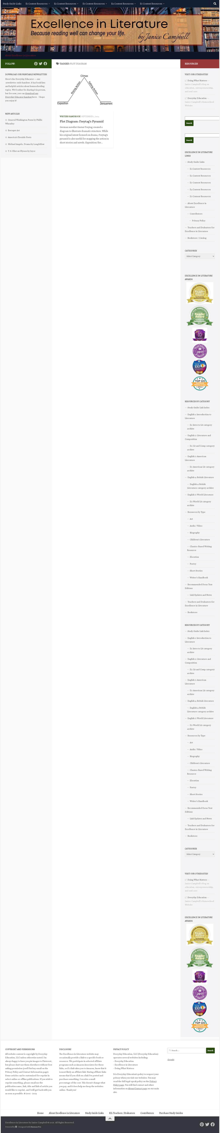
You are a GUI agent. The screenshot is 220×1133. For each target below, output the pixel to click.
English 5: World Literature (200, 494)
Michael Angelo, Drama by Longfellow (26, 144)
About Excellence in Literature (20, 55)
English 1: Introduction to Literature (198, 416)
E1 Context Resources (37, 3)
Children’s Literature (200, 539)
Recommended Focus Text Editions (198, 586)
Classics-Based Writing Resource (199, 548)
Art (191, 518)
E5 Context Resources (151, 3)
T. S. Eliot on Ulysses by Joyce (21, 151)
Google (170, 1059)
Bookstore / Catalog (197, 237)
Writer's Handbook (70, 116)
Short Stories (196, 570)
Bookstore (192, 612)
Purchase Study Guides (171, 1113)
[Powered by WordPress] (16, 1127)
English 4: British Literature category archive (200, 486)
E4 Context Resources (122, 3)
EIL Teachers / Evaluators (122, 1113)
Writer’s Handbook (199, 577)
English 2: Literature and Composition (198, 437)
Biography (195, 532)
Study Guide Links (12, 3)
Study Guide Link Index (198, 407)
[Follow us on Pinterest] (36, 63)
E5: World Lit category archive (199, 503)
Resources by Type (196, 512)
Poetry (193, 563)
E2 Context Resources (65, 3)
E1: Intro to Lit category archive (199, 426)
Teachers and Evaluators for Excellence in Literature (199, 229)
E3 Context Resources (94, 3)
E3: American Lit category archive (200, 468)
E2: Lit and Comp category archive (201, 447)
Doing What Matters (197, 80)
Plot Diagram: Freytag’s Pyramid (82, 121)
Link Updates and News (201, 594)
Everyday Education (197, 98)
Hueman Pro (36, 1127)
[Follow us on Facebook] (45, 63)
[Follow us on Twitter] (40, 63)
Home (40, 1113)
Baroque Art (14, 130)
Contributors (196, 213)
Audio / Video (196, 525)
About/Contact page (137, 1088)
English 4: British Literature (201, 477)
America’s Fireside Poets (19, 137)
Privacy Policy (198, 220)
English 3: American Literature (195, 458)
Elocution (194, 556)
